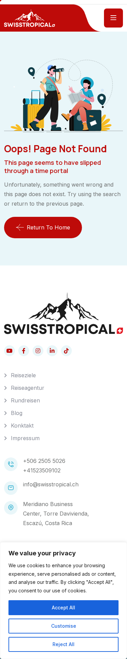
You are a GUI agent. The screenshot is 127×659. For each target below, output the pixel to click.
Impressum (25, 438)
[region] (63, 600)
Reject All (63, 644)
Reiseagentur (27, 387)
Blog (16, 413)
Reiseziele (23, 375)
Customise (63, 626)
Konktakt (22, 425)
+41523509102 (42, 470)
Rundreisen (25, 400)
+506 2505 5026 (44, 460)
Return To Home (48, 227)
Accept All (63, 607)
